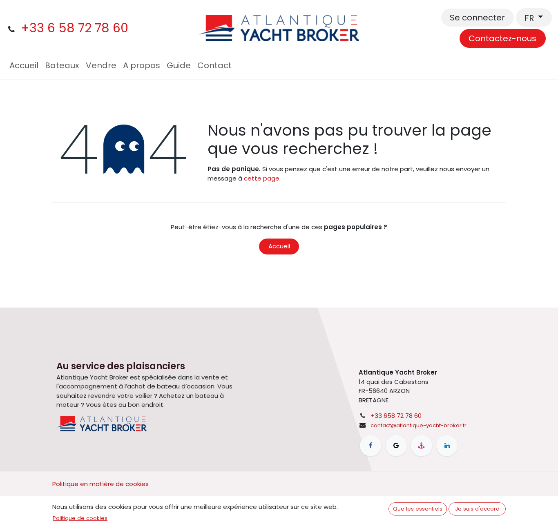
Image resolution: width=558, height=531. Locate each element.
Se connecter (477, 17)
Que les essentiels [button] (417, 509)
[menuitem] (24, 65)
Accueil (279, 246)
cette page (261, 178)
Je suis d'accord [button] (477, 509)
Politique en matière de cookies (100, 484)
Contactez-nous (502, 38)
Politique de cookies (80, 518)
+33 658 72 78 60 (396, 415)
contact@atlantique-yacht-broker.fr (418, 425)
